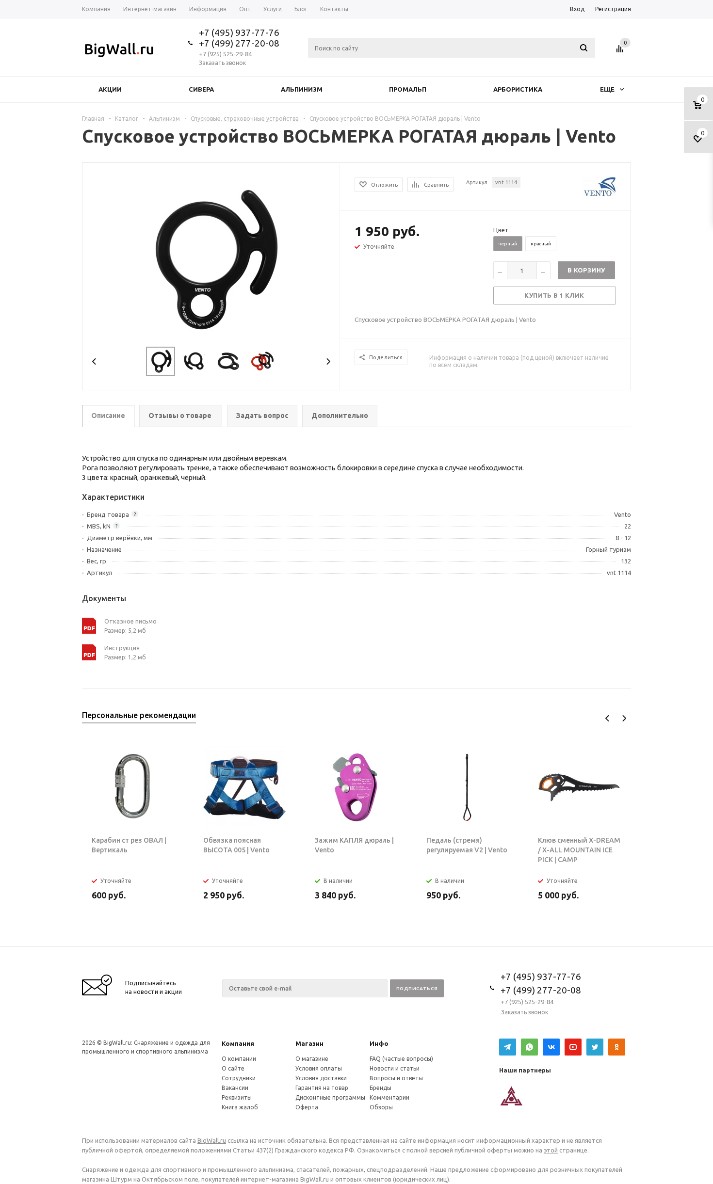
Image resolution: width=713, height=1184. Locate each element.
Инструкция (122, 647)
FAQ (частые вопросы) (401, 1059)
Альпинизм (302, 89)
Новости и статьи (395, 1068)
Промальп (407, 89)
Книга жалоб (240, 1107)
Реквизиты (237, 1097)
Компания (238, 1043)
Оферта (306, 1107)
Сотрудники (239, 1078)
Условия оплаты (318, 1068)
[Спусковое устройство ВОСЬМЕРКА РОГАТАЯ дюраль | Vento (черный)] (211, 258)
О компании (239, 1059)
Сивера (201, 89)
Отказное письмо (130, 621)
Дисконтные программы (330, 1097)
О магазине (311, 1059)
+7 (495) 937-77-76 (239, 32)
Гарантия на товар (321, 1088)
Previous (94, 361)
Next (328, 361)
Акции (110, 89)
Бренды (380, 1088)
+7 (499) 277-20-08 (239, 43)
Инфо (379, 1043)
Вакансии (235, 1088)
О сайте (233, 1068)
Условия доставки (321, 1078)
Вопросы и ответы (396, 1078)
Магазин (309, 1043)
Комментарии (389, 1097)
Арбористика (517, 89)
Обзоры (381, 1107)
